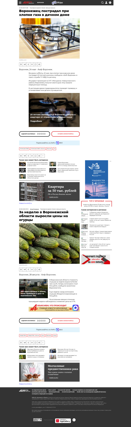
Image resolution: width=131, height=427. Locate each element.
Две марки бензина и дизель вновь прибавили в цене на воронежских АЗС (35, 351)
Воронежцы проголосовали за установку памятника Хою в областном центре (36, 176)
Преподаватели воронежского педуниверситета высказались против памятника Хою (36, 170)
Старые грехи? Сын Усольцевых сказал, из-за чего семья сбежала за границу (100, 220)
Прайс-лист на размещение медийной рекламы (91, 392)
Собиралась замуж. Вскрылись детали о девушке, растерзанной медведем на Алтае (99, 214)
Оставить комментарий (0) (65, 134)
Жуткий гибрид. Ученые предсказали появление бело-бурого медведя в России (100, 233)
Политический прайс (68, 392)
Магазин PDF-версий (64, 390)
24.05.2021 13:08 (23, 8)
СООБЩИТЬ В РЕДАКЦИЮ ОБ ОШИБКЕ (42, 394)
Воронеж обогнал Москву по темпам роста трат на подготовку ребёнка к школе (68, 351)
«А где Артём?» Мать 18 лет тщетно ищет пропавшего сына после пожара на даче (99, 245)
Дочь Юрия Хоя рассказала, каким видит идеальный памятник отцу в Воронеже (68, 170)
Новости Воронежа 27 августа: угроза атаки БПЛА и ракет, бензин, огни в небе (96, 206)
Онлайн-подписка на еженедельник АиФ (84, 390)
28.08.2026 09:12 (23, 209)
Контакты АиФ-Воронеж (39, 392)
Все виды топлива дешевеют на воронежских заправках (67, 356)
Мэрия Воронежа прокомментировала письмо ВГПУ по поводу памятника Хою (67, 164)
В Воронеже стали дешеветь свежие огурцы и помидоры (35, 356)
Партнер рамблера (48, 419)
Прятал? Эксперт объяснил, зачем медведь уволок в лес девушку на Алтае (99, 239)
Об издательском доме (39, 390)
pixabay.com (22, 60)
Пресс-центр (52, 390)
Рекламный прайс (54, 392)
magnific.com (23, 265)
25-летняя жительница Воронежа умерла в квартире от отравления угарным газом (52, 115)
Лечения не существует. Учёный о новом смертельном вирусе (99, 225)
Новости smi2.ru (25, 203)
